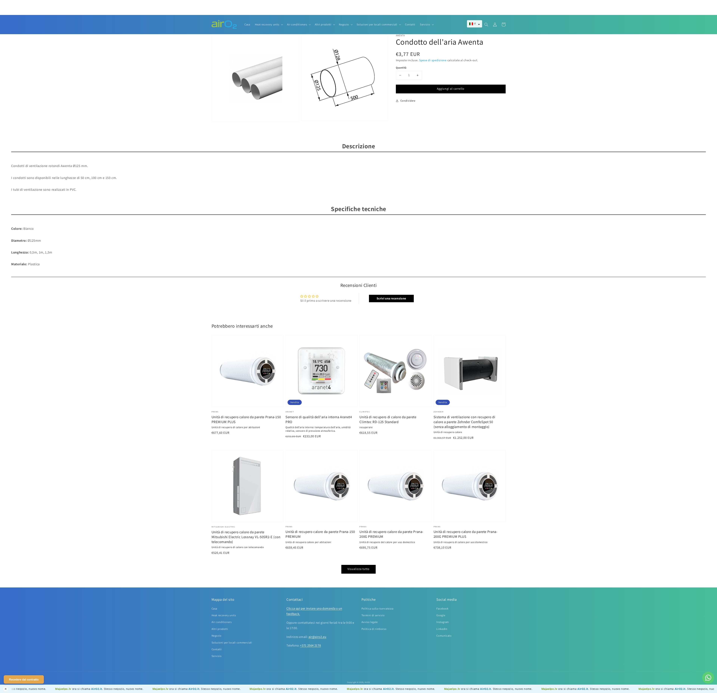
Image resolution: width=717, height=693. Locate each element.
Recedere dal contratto (24, 679)
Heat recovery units (224, 615)
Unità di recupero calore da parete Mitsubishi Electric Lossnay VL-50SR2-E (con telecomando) (246, 537)
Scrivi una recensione (391, 298)
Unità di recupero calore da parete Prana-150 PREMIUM (320, 534)
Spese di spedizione (433, 60)
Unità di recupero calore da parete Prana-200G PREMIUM (391, 534)
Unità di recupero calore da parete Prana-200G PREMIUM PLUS (466, 534)
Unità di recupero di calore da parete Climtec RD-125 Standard (387, 419)
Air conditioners (222, 622)
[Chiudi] (5, 689)
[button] (474, 23)
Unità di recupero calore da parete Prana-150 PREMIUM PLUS (246, 419)
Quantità (401, 67)
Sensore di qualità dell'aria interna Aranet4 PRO (318, 419)
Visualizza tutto (358, 569)
